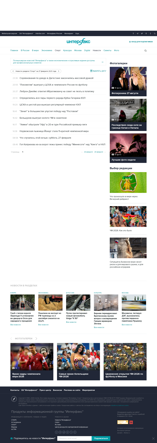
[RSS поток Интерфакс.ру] (71, 432)
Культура (67, 50)
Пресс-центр (45, 390)
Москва (78, 50)
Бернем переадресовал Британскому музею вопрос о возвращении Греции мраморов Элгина (105, 318)
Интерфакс (78, 41)
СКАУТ (13, 425)
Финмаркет (68, 33)
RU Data (58, 425)
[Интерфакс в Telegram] (60, 432)
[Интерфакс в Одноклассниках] (75, 432)
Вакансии (57, 390)
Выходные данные (123, 430)
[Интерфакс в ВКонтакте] (67, 432)
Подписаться (101, 438)
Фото (116, 50)
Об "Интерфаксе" (26, 33)
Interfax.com (40, 33)
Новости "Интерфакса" (63, 420)
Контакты (14, 390)
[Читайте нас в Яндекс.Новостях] (56, 432)
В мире (35, 50)
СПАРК (14, 420)
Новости (97, 50)
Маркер (14, 427)
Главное (14, 50)
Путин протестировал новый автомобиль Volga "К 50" (76, 316)
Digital (87, 50)
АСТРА (13, 429)
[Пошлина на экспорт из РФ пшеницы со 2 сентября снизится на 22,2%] (50, 310)
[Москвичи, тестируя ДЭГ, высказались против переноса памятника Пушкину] (134, 310)
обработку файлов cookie (120, 405)
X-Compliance (16, 422)
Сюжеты (107, 50)
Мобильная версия (9, 33)
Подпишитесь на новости (34, 438)
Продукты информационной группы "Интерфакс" (47, 412)
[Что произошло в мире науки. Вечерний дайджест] (128, 193)
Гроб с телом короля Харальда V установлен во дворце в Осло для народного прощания (22, 317)
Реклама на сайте (72, 390)
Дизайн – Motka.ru (123, 433)
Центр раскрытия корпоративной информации (71, 427)
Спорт (58, 50)
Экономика (46, 50)
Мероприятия (88, 390)
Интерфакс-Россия (54, 33)
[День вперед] (58, 71)
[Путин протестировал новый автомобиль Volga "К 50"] (78, 310)
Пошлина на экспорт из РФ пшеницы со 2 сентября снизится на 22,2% (49, 317)
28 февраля (100, 151)
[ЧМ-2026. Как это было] (128, 227)
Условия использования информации (130, 428)
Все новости (15, 325)
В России (25, 50)
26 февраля (87, 151)
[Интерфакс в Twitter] (63, 432)
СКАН (57, 422)
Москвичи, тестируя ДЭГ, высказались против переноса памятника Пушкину (132, 317)
